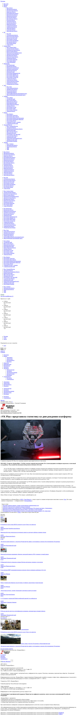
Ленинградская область (13, 54)
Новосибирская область (13, 104)
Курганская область (12, 90)
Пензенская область (12, 70)
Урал (5, 85)
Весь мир (6, 3)
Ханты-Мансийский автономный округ (17, 93)
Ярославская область (12, 31)
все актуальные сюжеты (7, 648)
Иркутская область (11, 100)
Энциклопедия (10, 369)
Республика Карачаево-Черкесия (15, 119)
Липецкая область (11, 21)
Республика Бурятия (12, 141)
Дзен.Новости (27, 499)
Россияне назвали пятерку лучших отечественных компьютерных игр (21, 505)
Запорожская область (12, 145)
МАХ (22, 499)
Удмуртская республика (13, 81)
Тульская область (11, 29)
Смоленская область (12, 25)
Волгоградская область (12, 36)
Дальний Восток (8, 124)
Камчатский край (11, 130)
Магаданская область (12, 131)
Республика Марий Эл (12, 74)
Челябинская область (12, 89)
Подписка (9, 378)
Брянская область (11, 12)
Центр (5, 6)
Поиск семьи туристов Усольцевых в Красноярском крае (35, 643)
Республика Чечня (11, 120)
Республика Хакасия (12, 110)
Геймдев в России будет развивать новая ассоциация (16, 506)
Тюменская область (12, 92)
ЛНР (8, 148)
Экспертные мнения (12, 372)
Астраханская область (12, 35)
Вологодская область (12, 51)
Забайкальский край (12, 139)
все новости (4, 617)
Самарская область (11, 78)
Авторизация (4, 658)
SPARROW (61, 712)
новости (3, 351)
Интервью (9, 375)
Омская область (11, 105)
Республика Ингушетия (13, 116)
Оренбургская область (12, 69)
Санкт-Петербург (11, 62)
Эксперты (6, 368)
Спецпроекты (7, 376)
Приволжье (6, 63)
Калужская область (11, 17)
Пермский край (11, 71)
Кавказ (5, 112)
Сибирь (6, 96)
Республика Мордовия (12, 76)
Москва (6, 5)
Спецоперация (24, 629)
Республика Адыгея (12, 39)
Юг (4, 32)
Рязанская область (11, 24)
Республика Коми (11, 61)
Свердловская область (12, 88)
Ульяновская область (12, 82)
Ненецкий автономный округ (14, 52)
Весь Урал (9, 86)
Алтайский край (11, 99)
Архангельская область (12, 48)
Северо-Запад (7, 46)
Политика (6, 354)
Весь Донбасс (10, 144)
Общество (6, 363)
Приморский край (11, 133)
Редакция (3, 657)
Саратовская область (12, 80)
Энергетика (10, 359)
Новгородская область (12, 56)
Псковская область (11, 58)
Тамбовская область (12, 27)
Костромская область (12, 18)
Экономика (9, 357)
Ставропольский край (12, 123)
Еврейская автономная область (14, 129)
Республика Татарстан (12, 77)
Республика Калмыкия (12, 40)
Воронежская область (12, 14)
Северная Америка (11, 602)
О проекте (3, 654)
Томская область (11, 111)
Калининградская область (13, 50)
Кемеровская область (12, 101)
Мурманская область (12, 55)
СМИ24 (60, 714)
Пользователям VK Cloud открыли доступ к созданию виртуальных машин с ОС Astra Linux (27, 511)
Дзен (65, 499)
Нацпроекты (7, 365)
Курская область (11, 20)
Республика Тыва (11, 108)
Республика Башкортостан (13, 73)
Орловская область (11, 22)
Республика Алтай (11, 107)
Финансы (9, 361)
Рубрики (3, 352)
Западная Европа (10, 594)
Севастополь (10, 44)
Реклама (6, 336)
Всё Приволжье (11, 65)
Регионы (3, 1)
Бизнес (5, 356)
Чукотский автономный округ (14, 138)
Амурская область (11, 127)
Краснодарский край (12, 37)
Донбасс (6, 142)
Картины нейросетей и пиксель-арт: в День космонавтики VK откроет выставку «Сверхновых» (27, 508)
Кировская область (11, 66)
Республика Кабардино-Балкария (15, 118)
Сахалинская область (12, 135)
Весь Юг (9, 33)
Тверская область (11, 28)
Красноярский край (12, 103)
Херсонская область (12, 146)
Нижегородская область (13, 67)
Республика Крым (11, 43)
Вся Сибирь (10, 97)
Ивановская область (12, 16)
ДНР (8, 149)
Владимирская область (12, 13)
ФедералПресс (28, 500)
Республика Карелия (12, 59)
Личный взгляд (10, 374)
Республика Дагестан (12, 115)
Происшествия (7, 364)
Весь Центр (10, 8)
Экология (6, 367)
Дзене (19, 512)
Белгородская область (12, 10)
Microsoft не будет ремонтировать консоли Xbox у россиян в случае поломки (22, 509)
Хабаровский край (11, 137)
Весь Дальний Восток (12, 126)
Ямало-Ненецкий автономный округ (16, 95)
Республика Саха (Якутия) (13, 134)
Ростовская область (12, 42)
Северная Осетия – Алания (14, 122)
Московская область (12, 9)
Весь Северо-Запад (11, 47)
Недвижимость (10, 360)
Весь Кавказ (10, 114)
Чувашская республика (12, 84)
